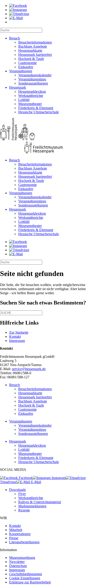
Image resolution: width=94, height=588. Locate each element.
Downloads (17, 490)
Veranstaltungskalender (35, 75)
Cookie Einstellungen (24, 578)
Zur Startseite (18, 332)
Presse (13, 538)
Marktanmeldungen (32, 506)
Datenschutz (18, 566)
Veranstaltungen (20, 71)
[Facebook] (18, 6)
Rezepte (24, 510)
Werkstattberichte (30, 96)
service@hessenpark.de (29, 369)
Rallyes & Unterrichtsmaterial (39, 502)
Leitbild (23, 100)
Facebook (25, 478)
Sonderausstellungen (33, 83)
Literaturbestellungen (24, 542)
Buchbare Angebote (32, 46)
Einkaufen (25, 67)
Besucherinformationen (35, 42)
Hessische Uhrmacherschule (38, 112)
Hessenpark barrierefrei (35, 55)
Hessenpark (17, 87)
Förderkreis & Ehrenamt (35, 108)
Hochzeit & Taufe (31, 59)
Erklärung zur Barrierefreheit (30, 582)
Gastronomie (27, 63)
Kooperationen (20, 534)
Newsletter (17, 562)
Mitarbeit (15, 530)
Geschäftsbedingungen (25, 574)
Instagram (58, 478)
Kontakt (15, 336)
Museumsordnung (22, 558)
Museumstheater (30, 104)
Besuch (14, 38)
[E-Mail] (16, 18)
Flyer (22, 494)
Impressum (17, 341)
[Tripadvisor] (19, 14)
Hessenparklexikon (32, 91)
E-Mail (35, 482)
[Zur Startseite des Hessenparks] (47, 136)
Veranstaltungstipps (32, 79)
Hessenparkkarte (30, 50)
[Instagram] (18, 10)
